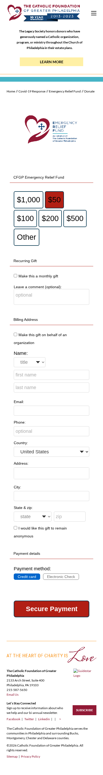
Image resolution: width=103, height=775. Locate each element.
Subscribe (84, 710)
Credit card (27, 577)
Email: (19, 402)
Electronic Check (61, 577)
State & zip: (23, 508)
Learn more (51, 62)
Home (11, 91)
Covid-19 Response (31, 91)
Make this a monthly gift (38, 276)
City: (17, 487)
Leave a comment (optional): (38, 287)
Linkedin (45, 719)
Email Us (12, 694)
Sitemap (12, 756)
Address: (21, 463)
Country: (21, 443)
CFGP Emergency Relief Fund (38, 177)
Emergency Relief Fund (65, 91)
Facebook (15, 719)
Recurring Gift (25, 261)
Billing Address (25, 319)
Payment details (26, 553)
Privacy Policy (30, 756)
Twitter (30, 719)
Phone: (20, 422)
